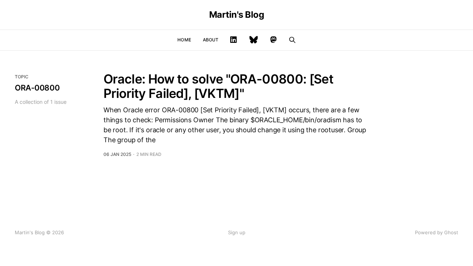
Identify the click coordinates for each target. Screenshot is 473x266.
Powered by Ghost (436, 232)
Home (184, 39)
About (211, 39)
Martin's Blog (236, 14)
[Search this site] (292, 39)
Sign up (236, 232)
